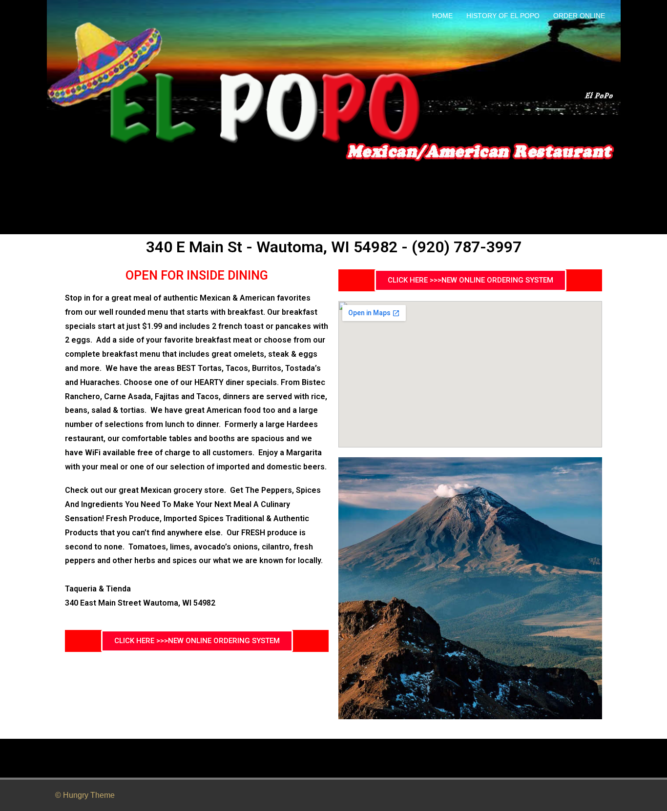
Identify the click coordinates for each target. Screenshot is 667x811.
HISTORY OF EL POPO (503, 16)
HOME (442, 16)
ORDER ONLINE (579, 16)
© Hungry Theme (85, 795)
